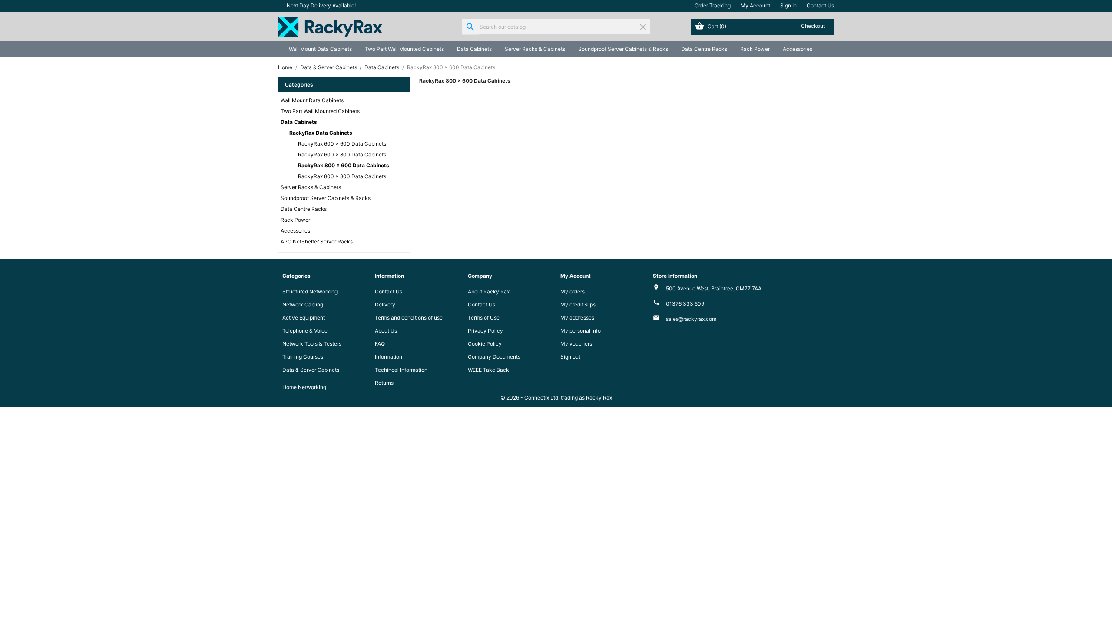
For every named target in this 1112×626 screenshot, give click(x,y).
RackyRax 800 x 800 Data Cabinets (342, 176)
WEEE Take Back (488, 369)
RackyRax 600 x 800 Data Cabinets (342, 154)
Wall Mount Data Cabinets (320, 49)
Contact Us (820, 5)
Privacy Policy (485, 330)
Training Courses (302, 356)
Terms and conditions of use (409, 317)
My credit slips (578, 304)
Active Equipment (303, 317)
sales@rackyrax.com (691, 319)
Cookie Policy (485, 343)
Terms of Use (484, 317)
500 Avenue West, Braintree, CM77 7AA (713, 288)
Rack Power (755, 49)
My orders (572, 291)
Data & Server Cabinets (310, 369)
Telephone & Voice (305, 330)
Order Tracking (713, 5)
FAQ (380, 343)
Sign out (570, 356)
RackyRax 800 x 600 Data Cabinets (343, 165)
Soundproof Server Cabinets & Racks (623, 49)
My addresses (577, 317)
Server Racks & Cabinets (535, 49)
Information (388, 356)
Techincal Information (401, 369)
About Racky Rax (489, 291)
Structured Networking (310, 291)
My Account (755, 5)
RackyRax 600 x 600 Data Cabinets (342, 143)
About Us (386, 330)
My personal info (580, 330)
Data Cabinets (474, 49)
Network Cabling (302, 304)
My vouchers (576, 343)
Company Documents (494, 356)
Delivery (385, 304)
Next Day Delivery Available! (321, 5)
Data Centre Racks (704, 49)
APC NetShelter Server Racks (317, 241)
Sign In (788, 5)
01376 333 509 (685, 303)
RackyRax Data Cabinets (320, 133)
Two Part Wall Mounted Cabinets (404, 49)
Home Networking (304, 387)
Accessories (797, 49)
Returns (384, 383)
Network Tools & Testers (311, 343)
